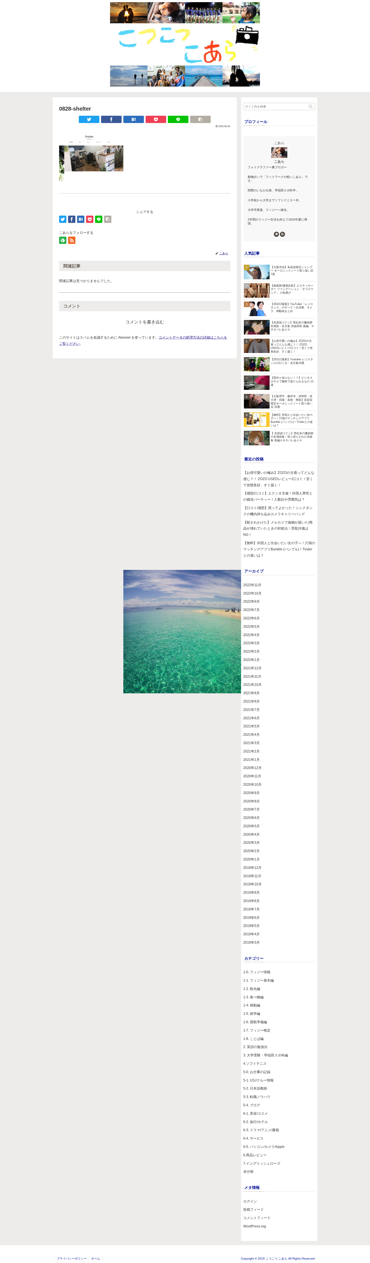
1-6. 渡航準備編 (255, 1022)
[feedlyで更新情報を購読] (62, 240)
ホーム (95, 1258)
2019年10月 (252, 884)
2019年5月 (251, 926)
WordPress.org (254, 1226)
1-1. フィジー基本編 (258, 980)
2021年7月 (251, 710)
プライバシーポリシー (72, 1258)
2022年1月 (251, 660)
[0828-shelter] (133, 119)
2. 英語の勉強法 (255, 1047)
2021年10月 (252, 684)
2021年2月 (251, 751)
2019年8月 (251, 901)
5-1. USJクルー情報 (258, 1080)
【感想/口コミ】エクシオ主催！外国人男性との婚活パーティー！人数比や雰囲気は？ (278, 496)
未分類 (248, 1171)
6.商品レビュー (255, 1155)
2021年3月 (251, 743)
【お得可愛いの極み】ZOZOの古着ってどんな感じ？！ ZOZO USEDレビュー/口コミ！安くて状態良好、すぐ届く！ (278, 479)
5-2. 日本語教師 (255, 1088)
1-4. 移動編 (251, 1005)
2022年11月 (252, 585)
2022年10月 (252, 593)
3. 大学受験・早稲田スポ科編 (265, 1055)
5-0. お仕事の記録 (256, 1072)
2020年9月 (251, 793)
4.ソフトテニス (255, 1063)
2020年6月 (251, 818)
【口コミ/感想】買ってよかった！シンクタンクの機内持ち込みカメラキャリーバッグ (278, 511)
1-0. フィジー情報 (256, 972)
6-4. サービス (253, 1138)
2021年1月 (251, 759)
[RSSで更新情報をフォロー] (71, 240)
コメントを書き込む (144, 322)
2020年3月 (251, 842)
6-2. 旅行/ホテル (255, 1122)
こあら (279, 161)
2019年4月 (251, 934)
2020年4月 (251, 834)
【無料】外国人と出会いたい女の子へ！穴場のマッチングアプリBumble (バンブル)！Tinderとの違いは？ (279, 549)
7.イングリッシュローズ (261, 1163)
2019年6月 (251, 917)
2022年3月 (251, 643)
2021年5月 (251, 726)
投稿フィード (253, 1209)
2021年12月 (252, 668)
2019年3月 (251, 942)
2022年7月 (251, 610)
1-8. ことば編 (253, 1039)
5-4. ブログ (251, 1105)
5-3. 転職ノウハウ (256, 1097)
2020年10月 (252, 784)
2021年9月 (251, 693)
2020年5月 (251, 826)
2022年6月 (251, 618)
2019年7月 (251, 909)
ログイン (250, 1201)
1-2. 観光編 (251, 989)
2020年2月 (251, 851)
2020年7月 (251, 809)
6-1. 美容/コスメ (255, 1113)
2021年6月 (251, 718)
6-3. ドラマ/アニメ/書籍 (261, 1130)
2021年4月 (251, 734)
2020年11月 (252, 776)
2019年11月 (252, 876)
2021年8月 (251, 701)
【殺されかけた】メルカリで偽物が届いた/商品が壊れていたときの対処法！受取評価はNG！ (278, 529)
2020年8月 (251, 801)
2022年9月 (251, 601)
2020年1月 (251, 859)
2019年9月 (251, 892)
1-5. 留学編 (251, 1013)
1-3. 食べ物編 (253, 997)
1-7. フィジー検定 (256, 1030)
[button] (311, 106)
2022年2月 (251, 651)
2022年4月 (251, 635)
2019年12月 (252, 868)
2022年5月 (251, 626)
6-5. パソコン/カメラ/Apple (264, 1147)
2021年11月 (252, 676)
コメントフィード (257, 1218)
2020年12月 (252, 768)
